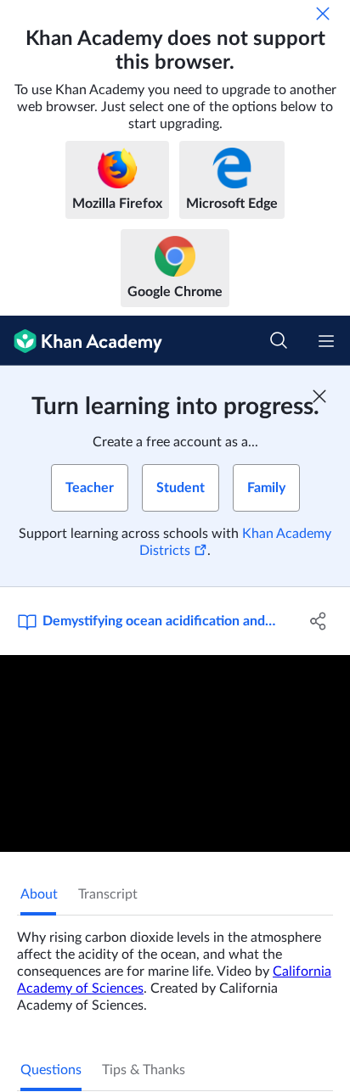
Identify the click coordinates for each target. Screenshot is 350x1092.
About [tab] (39, 894)
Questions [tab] (51, 1070)
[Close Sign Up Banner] (319, 396)
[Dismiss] (322, 13)
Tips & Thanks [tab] (143, 1070)
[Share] (318, 621)
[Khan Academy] (81, 340)
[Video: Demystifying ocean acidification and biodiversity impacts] (175, 753)
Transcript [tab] (108, 894)
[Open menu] (326, 341)
